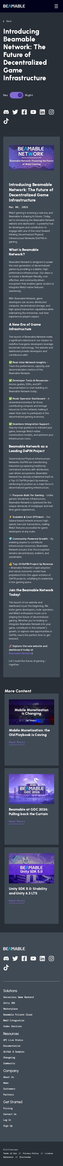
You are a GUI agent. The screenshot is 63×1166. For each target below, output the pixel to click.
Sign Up (7, 1125)
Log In (7, 1120)
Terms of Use (10, 1153)
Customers (9, 1088)
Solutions (10, 991)
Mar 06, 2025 (18, 207)
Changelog (9, 1057)
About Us (8, 1077)
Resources (11, 1034)
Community (9, 1063)
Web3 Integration (13, 1020)
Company (11, 1071)
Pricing (7, 1108)
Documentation (11, 1046)
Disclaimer (24, 1157)
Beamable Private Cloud (17, 1014)
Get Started (12, 1102)
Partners (8, 1094)
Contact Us (9, 1114)
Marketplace (10, 1008)
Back (9, 21)
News (6, 1083)
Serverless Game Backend (18, 997)
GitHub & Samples (13, 1051)
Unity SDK (9, 1003)
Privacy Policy (31, 1153)
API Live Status (13, 1040)
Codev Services (12, 1026)
